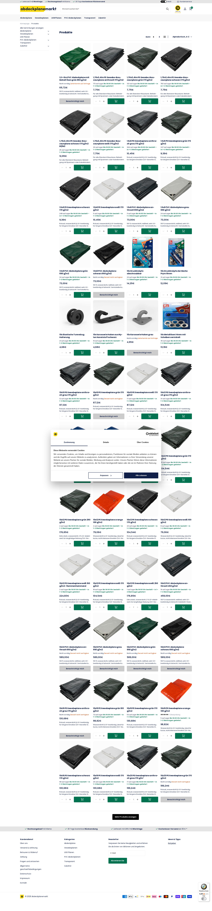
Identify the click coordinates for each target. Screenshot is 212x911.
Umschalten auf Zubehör (48, 46)
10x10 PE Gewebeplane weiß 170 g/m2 (142, 393)
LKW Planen (56, 18)
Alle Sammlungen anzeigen (32, 28)
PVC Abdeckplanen (72, 18)
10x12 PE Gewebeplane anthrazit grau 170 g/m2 (176, 393)
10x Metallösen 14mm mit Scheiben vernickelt (173, 336)
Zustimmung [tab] (69, 442)
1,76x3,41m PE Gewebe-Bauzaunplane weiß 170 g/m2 (107, 142)
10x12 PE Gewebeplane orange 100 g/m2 (108, 521)
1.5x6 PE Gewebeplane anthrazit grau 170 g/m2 (142, 142)
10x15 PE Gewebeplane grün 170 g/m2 (142, 709)
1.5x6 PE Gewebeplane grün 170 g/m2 (176, 142)
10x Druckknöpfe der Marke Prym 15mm (174, 272)
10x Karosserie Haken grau (140, 334)
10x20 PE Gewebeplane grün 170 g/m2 (176, 777)
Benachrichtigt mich (75, 101)
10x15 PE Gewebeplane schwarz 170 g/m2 (74, 777)
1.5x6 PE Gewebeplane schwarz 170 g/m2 (74, 208)
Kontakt (23, 883)
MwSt (166, 1)
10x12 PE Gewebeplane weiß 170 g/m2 (108, 584)
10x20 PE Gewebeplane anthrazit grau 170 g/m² (142, 777)
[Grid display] (165, 36)
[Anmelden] (185, 9)
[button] (104, 101)
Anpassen (104, 475)
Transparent (89, 18)
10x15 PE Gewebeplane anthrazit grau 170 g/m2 (74, 709)
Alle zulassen (141, 475)
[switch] (203, 898)
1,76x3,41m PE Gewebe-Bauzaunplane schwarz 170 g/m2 (175, 78)
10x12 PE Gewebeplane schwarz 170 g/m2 (142, 521)
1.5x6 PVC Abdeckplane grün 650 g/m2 (73, 272)
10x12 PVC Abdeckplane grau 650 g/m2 (107, 648)
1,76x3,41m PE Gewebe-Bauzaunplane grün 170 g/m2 (141, 78)
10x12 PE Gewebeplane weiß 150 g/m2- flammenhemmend (74, 584)
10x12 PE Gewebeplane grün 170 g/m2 (176, 457)
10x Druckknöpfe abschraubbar (135, 272)
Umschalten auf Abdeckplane (48, 31)
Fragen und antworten (29, 861)
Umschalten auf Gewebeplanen (48, 34)
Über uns (24, 843)
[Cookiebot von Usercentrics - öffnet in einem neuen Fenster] (148, 434)
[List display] (168, 36)
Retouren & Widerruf (29, 852)
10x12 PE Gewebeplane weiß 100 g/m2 (176, 521)
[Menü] (208, 883)
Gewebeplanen (41, 18)
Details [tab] (106, 442)
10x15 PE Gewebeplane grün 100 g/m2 (108, 709)
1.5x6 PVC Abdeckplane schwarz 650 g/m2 (104, 272)
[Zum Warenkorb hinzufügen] (116, 101)
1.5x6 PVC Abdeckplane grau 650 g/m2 (175, 208)
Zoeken (167, 9)
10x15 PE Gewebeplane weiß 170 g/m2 (108, 777)
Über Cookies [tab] (143, 442)
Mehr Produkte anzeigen (125, 817)
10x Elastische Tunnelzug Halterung (71, 336)
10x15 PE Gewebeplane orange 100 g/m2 (175, 709)
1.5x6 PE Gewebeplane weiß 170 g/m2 (108, 208)
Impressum (25, 878)
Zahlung (23, 857)
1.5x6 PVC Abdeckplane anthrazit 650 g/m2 (140, 208)
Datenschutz (25, 874)
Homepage (24, 23)
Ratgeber (172, 843)
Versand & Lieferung (28, 848)
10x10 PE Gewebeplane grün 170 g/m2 (108, 393)
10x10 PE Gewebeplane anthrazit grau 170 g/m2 (74, 393)
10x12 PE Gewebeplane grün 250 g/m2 (74, 521)
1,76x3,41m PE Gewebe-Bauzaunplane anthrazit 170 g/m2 (108, 78)
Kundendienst (26, 839)
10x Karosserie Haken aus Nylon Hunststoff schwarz (107, 336)
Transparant (69, 861)
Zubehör (102, 18)
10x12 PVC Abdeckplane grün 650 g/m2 (141, 648)
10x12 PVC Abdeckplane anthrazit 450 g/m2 (174, 584)
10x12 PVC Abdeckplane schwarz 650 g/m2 (172, 648)
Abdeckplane (26, 18)
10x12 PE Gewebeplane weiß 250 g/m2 (142, 584)
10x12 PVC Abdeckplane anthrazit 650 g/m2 (73, 648)
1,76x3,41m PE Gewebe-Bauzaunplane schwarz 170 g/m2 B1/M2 (74, 144)
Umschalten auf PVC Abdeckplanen (48, 40)
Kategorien (69, 839)
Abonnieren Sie (118, 861)
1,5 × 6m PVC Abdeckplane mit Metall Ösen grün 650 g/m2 (74, 78)
